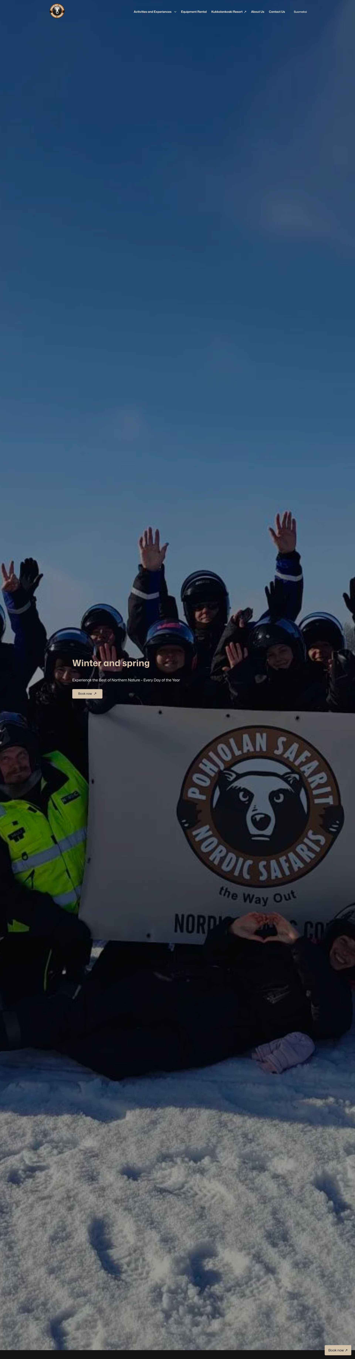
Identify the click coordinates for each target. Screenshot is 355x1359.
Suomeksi (300, 12)
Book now (85, 694)
